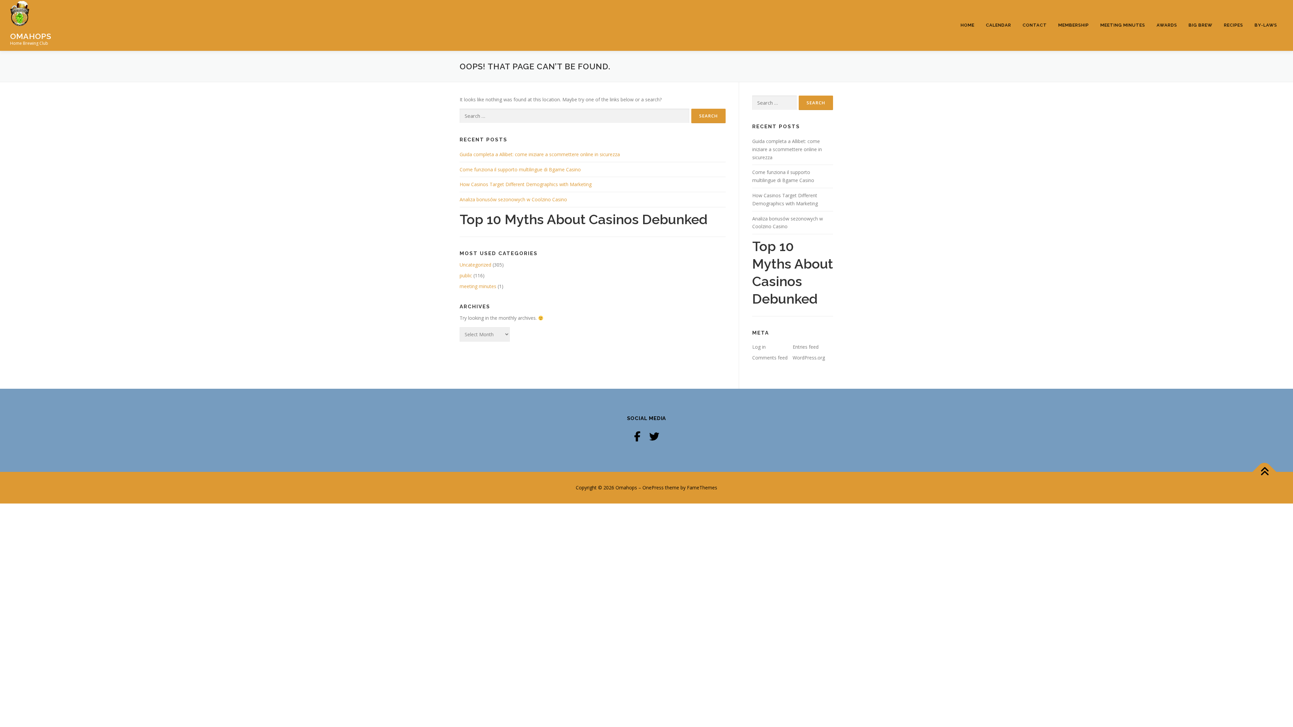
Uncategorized (475, 265)
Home (967, 25)
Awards (1167, 25)
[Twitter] (654, 436)
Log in (759, 347)
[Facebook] (637, 436)
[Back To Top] (1265, 472)
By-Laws (1266, 25)
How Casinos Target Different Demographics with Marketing (526, 184)
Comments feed (770, 357)
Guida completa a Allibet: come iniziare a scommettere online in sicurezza (540, 154)
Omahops (31, 35)
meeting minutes (478, 286)
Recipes (1233, 25)
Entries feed (806, 347)
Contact (1035, 25)
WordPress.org (809, 357)
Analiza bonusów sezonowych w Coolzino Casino (513, 199)
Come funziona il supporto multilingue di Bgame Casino (520, 169)
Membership (1073, 25)
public (466, 275)
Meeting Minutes (1122, 25)
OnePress (653, 487)
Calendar (998, 25)
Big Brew (1201, 25)
